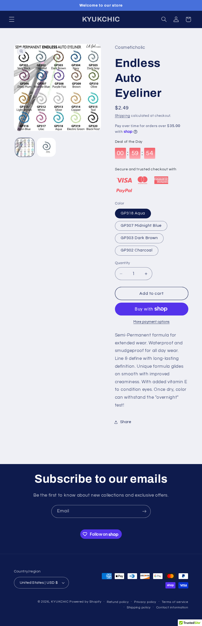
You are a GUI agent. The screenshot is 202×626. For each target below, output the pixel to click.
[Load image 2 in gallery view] (46, 147)
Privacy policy (145, 602)
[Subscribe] (144, 511)
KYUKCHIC (60, 601)
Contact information (172, 607)
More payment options (151, 322)
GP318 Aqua (133, 213)
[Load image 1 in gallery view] (24, 147)
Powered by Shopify (85, 601)
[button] (12, 19)
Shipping (122, 116)
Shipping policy (139, 607)
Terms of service (175, 602)
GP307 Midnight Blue (141, 226)
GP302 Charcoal (137, 250)
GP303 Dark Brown (139, 238)
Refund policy (118, 602)
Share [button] (125, 422)
